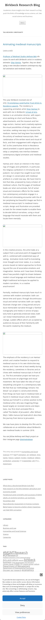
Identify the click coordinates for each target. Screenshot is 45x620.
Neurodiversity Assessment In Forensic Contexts (21, 504)
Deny (22, 605)
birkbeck (33, 455)
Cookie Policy (21, 617)
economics (28, 570)
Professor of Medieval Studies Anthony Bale (20, 56)
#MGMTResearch (15, 552)
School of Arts (31, 112)
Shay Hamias (16, 62)
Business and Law (9, 528)
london (23, 458)
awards (21, 560)
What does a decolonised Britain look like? (18, 485)
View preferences (22, 612)
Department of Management (16, 566)
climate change (8, 564)
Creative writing (28, 564)
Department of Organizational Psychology (18, 568)
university (15, 461)
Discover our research (12, 570)
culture (36, 564)
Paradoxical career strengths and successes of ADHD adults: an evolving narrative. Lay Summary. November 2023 (22, 498)
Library (5, 525)
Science (5, 534)
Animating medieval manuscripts (22, 44)
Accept (22, 598)
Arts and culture (10, 560)
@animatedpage (26, 439)
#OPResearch (10, 555)
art (28, 455)
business (7, 562)
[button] (41, 575)
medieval (30, 458)
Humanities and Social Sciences (14, 531)
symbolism (7, 461)
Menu (22, 23)
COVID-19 (18, 564)
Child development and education (23, 562)
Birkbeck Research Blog (22, 5)
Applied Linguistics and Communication (16, 557)
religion (37, 458)
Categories (7, 537)
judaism (17, 458)
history (11, 458)
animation (22, 455)
